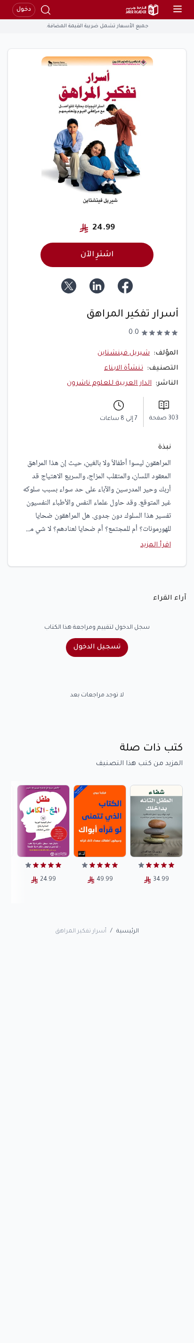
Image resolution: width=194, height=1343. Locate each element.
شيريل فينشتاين (123, 353)
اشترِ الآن (97, 255)
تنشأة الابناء (123, 368)
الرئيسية (127, 931)
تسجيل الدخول (97, 647)
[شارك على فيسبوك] (125, 286)
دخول (23, 10)
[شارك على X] (68, 286)
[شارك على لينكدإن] (97, 286)
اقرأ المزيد (155, 545)
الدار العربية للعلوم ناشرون (109, 383)
